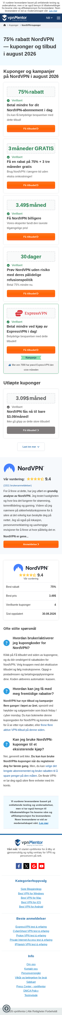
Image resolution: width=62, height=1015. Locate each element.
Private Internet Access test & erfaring (31, 939)
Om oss (31, 964)
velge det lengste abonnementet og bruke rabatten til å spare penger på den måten (30, 771)
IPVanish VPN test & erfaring (31, 944)
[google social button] (34, 866)
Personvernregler (31, 973)
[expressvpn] (31, 338)
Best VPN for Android (31, 906)
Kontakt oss (31, 968)
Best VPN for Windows (31, 893)
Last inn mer (29, 446)
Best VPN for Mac (31, 897)
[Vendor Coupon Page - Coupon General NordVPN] (31, 109)
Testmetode (31, 995)
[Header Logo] (14, 18)
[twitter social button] (26, 866)
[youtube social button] (41, 866)
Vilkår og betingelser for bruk (31, 977)
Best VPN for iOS (31, 902)
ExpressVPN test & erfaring (31, 926)
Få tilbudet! (30, 128)
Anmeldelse (30, 544)
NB (48, 17)
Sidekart (31, 981)
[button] (6, 1008)
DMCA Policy (31, 990)
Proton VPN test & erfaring (31, 935)
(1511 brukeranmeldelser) (17, 485)
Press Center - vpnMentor (31, 986)
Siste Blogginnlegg (31, 888)
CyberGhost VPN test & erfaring (31, 931)
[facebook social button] (19, 866)
